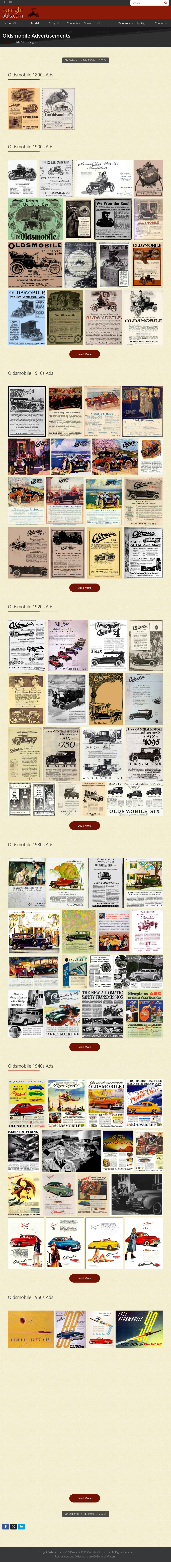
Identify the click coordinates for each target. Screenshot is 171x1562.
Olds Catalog (17, 24)
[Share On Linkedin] (21, 1526)
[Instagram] (10, 2)
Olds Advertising (103, 24)
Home (7, 23)
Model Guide (35, 24)
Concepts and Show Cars (79, 24)
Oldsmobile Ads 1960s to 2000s (87, 60)
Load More (85, 354)
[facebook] (5, 2)
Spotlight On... (142, 24)
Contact (159, 23)
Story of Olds (53, 24)
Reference (124, 23)
